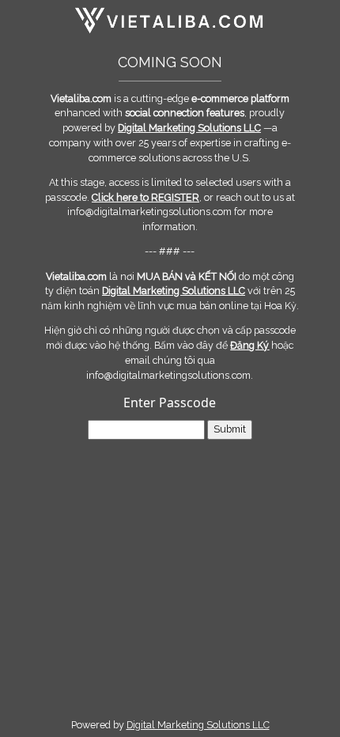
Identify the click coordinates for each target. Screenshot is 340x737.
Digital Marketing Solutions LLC (198, 725)
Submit (229, 429)
